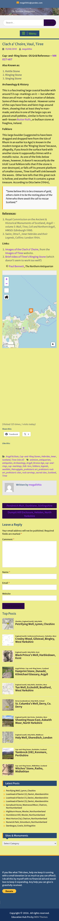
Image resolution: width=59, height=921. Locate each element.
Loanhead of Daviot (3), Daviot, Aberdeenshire (27, 801)
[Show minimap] (53, 344)
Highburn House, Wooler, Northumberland (26, 811)
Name (6, 572)
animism (34, 459)
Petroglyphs (17, 469)
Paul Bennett (16, 266)
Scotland (6, 459)
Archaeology (19, 463)
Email (6, 583)
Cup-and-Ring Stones (30, 456)
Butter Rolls (24, 119)
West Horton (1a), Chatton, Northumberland (26, 818)
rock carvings (28, 472)
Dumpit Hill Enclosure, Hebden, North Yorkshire (29, 514)
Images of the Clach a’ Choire (21, 249)
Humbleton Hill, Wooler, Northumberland (25, 815)
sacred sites (41, 472)
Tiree (4, 475)
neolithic (6, 469)
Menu (32, 33)
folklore (36, 466)
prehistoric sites (13, 472)
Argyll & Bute (12, 456)
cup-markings (15, 466)
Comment (8, 539)
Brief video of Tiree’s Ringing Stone (25, 256)
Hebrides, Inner (48, 456)
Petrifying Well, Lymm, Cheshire (21, 790)
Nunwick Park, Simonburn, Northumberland (26, 822)
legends (44, 466)
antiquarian (44, 459)
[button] (31, 311)
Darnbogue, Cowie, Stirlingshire (20, 825)
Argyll (29, 463)
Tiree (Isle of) (17, 459)
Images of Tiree (14, 253)
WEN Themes (41, 917)
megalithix (27, 49)
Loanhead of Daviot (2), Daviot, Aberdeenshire (27, 794)
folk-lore (27, 466)
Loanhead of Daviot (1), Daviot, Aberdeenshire (27, 798)
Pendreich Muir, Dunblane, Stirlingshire (29, 505)
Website (6, 593)
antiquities (7, 463)
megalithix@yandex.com (31, 3)
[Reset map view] (6, 297)
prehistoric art (31, 469)
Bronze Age (38, 463)
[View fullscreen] (6, 290)
